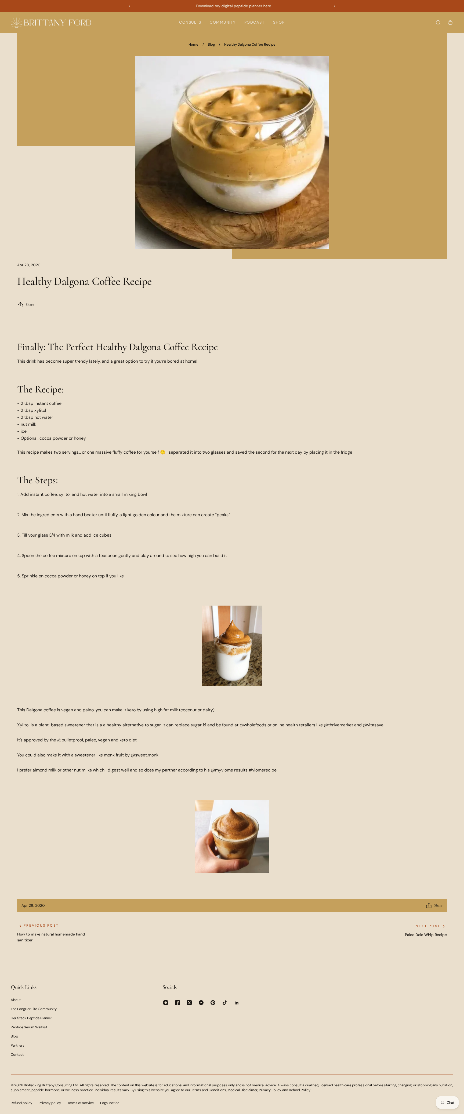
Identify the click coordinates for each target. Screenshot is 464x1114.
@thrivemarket (338, 725)
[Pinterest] (213, 1003)
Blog (211, 44)
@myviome (222, 770)
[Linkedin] (236, 1003)
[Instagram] (166, 1003)
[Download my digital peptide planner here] (232, 6)
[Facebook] (177, 1003)
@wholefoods (253, 725)
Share (30, 304)
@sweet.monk (144, 755)
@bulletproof (70, 740)
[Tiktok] (225, 1003)
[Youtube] (201, 1003)
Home (193, 44)
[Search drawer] (438, 22)
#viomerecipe (263, 770)
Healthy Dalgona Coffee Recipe (250, 44)
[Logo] (51, 22)
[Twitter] (189, 1003)
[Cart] (450, 22)
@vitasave (373, 725)
